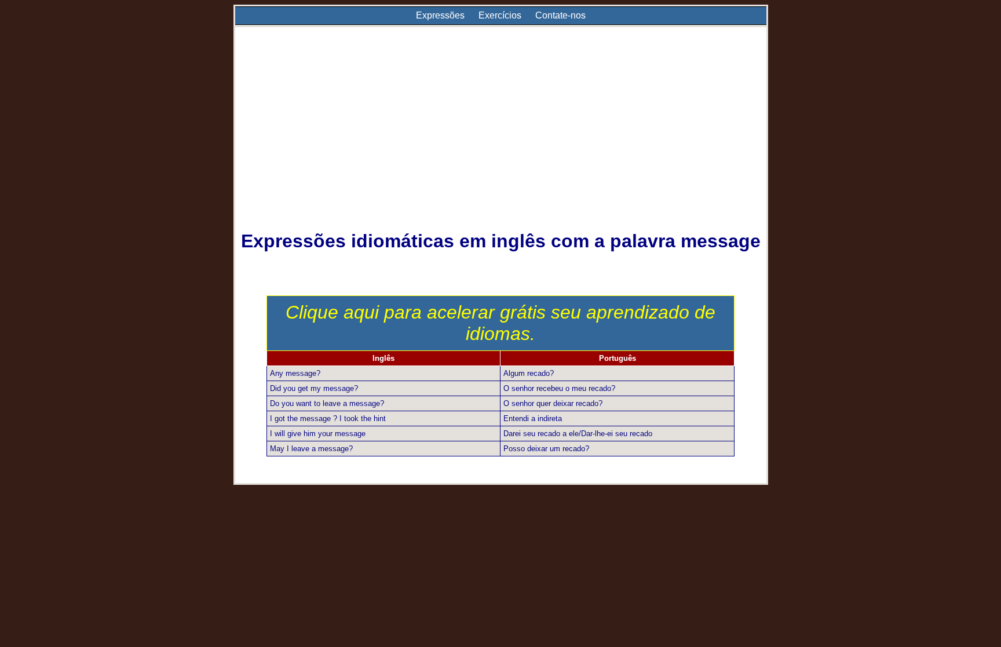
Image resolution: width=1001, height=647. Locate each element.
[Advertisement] (501, 137)
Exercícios (499, 15)
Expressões (440, 15)
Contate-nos (560, 15)
